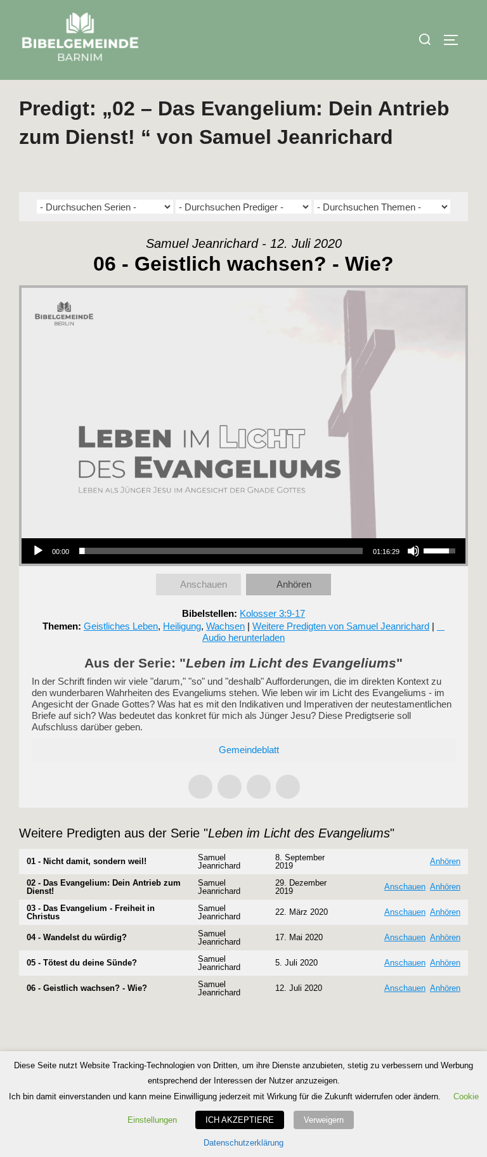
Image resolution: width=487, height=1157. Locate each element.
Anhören (293, 584)
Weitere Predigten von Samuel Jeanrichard (340, 626)
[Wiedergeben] (38, 551)
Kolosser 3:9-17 (272, 613)
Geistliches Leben (121, 626)
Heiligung (182, 626)
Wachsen (225, 626)
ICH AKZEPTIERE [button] (239, 1120)
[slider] (221, 551)
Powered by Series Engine (421, 1026)
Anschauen (203, 584)
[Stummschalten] (413, 551)
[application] (243, 551)
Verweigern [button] (324, 1120)
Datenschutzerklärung (243, 1142)
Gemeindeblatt (249, 749)
